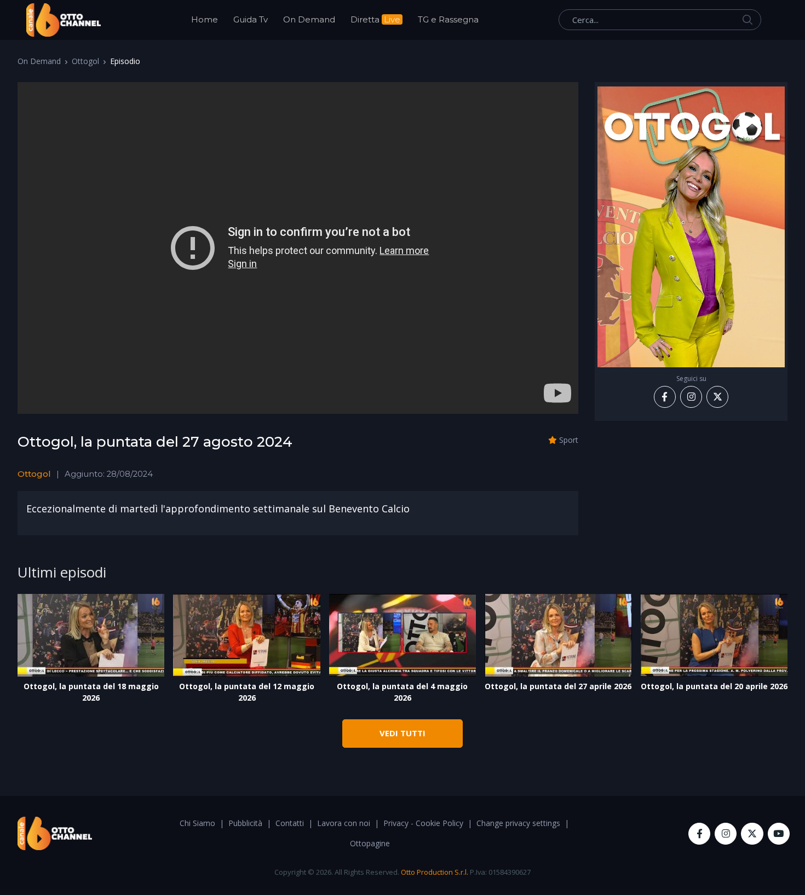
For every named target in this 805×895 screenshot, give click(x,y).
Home (204, 19)
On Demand (309, 19)
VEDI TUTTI (403, 732)
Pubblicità (245, 823)
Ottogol (85, 61)
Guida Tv (250, 19)
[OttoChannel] (63, 20)
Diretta (375, 19)
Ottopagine (370, 843)
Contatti (289, 823)
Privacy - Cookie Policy (423, 823)
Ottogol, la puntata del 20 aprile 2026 (714, 686)
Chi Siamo (197, 823)
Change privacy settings (518, 823)
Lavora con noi (343, 823)
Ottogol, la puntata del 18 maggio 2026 (91, 692)
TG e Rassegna (448, 19)
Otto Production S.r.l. (434, 872)
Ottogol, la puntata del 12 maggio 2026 (246, 692)
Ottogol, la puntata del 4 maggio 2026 (402, 692)
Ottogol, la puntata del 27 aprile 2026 (558, 686)
